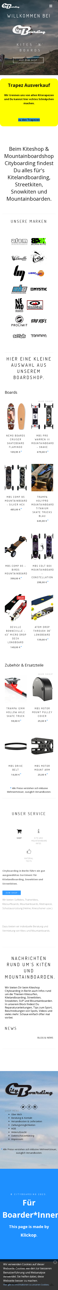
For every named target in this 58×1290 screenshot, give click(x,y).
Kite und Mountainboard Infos (39, 841)
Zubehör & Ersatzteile (24, 665)
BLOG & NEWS (45, 1037)
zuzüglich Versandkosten (38, 791)
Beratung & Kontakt (21, 1117)
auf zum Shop (28, 60)
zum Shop (12, 893)
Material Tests (28, 859)
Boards (11, 392)
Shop (19, 838)
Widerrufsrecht (19, 1132)
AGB (13, 1128)
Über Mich (16, 1114)
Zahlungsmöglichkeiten (23, 1125)
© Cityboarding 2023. (29, 1194)
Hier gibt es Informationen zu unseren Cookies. (26, 1284)
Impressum (17, 1139)
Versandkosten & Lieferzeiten (26, 1121)
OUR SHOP (45, 401)
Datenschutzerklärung (22, 1135)
